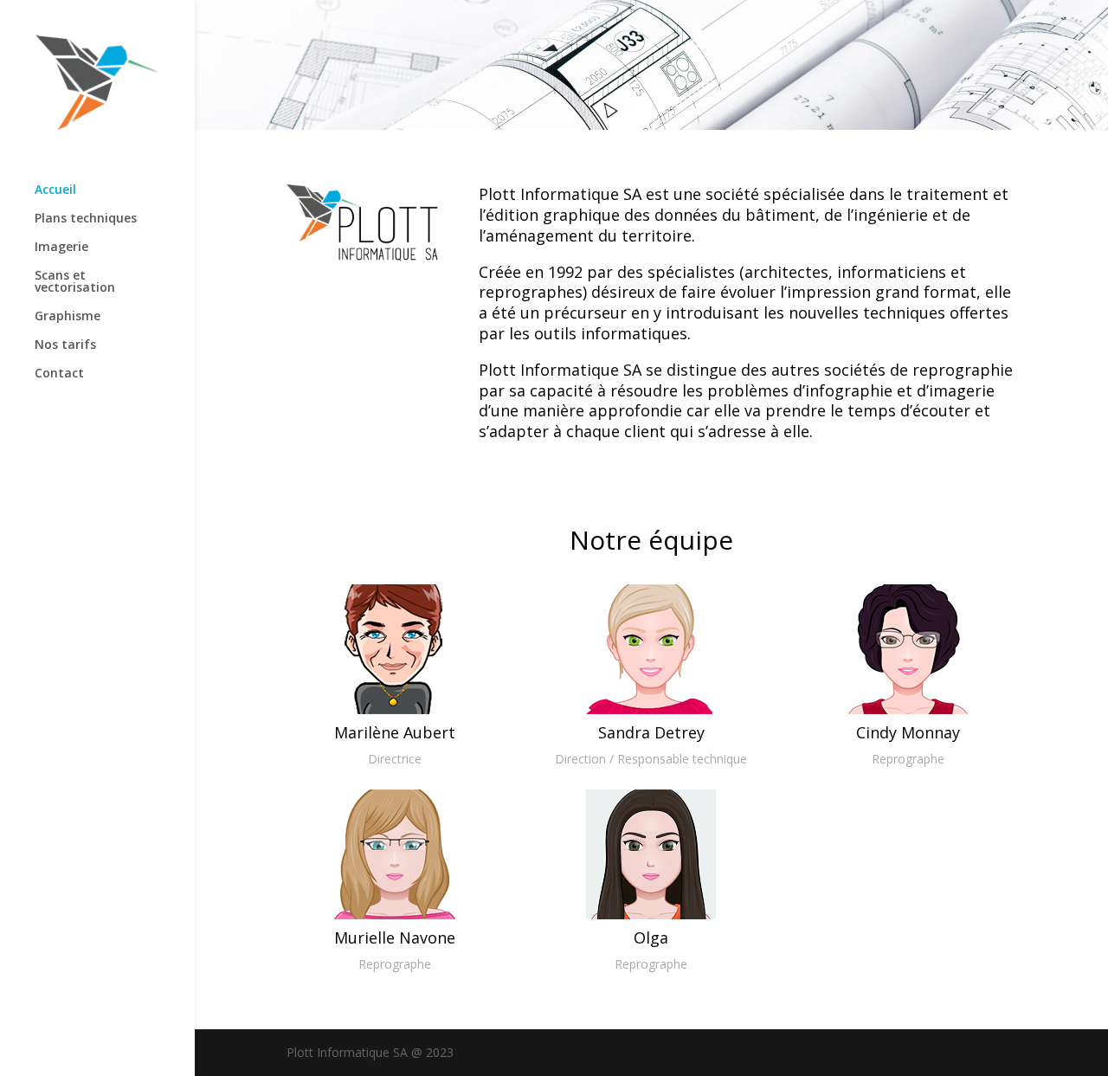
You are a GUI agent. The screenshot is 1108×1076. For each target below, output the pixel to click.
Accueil (55, 190)
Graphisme (67, 317)
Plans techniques (86, 219)
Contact (59, 374)
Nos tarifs (65, 345)
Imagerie (61, 248)
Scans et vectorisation (75, 282)
